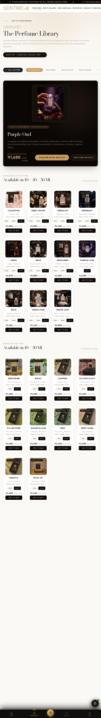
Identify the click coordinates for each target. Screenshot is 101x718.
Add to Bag (13, 230)
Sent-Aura (87, 428)
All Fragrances (34, 70)
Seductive (38, 310)
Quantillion (38, 428)
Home (5, 21)
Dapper (62, 378)
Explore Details (83, 157)
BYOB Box (77, 8)
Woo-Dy (38, 478)
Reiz (62, 428)
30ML (14, 221)
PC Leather (14, 428)
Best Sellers (50, 8)
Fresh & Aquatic (85, 70)
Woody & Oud (67, 70)
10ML (6, 221)
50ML (21, 221)
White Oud (62, 310)
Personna (63, 260)
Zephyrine (14, 378)
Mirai (14, 260)
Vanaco (13, 478)
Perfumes (37, 8)
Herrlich (62, 210)
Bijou (38, 378)
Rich (13, 310)
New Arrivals (65, 8)
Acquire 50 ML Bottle (52, 157)
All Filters (14, 70)
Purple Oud (87, 260)
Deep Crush (38, 210)
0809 (38, 260)
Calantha (14, 210)
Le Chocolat (87, 378)
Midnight (87, 210)
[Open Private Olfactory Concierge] (95, 703)
